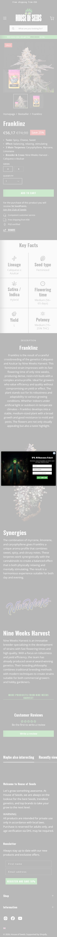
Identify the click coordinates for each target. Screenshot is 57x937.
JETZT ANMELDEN (42, 478)
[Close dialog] (54, 453)
